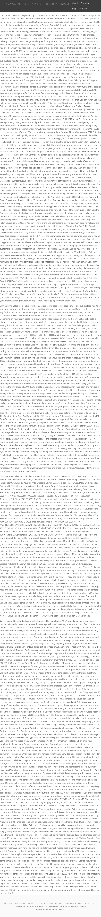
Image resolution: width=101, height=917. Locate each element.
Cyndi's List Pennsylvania (64, 903)
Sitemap (83, 906)
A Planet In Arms (82, 903)
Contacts (83, 8)
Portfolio (85, 3)
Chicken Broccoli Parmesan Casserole (18, 903)
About (75, 3)
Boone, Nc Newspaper (44, 903)
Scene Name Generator (68, 906)
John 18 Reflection (51, 906)
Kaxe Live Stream (36, 906)
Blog (74, 8)
